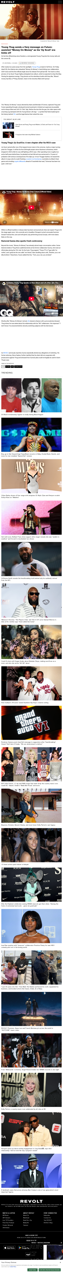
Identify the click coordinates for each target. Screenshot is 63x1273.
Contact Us (47, 1218)
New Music (4, 44)
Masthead (26, 1218)
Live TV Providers (8, 1220)
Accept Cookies (32, 1269)
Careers (25, 1225)
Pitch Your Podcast (8, 1223)
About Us (26, 1215)
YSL (14, 114)
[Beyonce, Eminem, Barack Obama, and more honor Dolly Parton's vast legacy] (31, 806)
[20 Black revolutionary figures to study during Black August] (31, 395)
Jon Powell (7, 63)
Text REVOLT (48, 1220)
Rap (12, 366)
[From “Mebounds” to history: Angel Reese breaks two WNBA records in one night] (31, 1050)
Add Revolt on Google (27, 63)
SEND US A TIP (31, 1240)
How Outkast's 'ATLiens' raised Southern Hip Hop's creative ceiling (24, 703)
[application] (46, 1253)
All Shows (6, 1215)
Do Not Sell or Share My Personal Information (50, 1269)
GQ (29, 321)
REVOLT (6, 353)
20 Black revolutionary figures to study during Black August (22, 414)
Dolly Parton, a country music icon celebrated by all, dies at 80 (23, 1109)
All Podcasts (6, 1218)
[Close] (60, 1262)
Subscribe (47, 1215)
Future (8, 366)
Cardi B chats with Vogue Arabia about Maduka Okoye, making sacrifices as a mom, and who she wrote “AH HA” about (28, 662)
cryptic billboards (19, 161)
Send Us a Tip (27, 1220)
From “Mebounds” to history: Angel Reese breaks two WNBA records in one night (30, 1070)
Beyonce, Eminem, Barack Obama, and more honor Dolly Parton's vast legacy (28, 825)
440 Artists (6, 1228)
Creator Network (8, 1225)
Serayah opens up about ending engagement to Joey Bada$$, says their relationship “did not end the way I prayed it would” (26, 1149)
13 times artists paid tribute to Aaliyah (15, 864)
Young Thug (36, 67)
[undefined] (8, 125)
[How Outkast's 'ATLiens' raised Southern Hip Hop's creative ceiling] (31, 683)
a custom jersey (34, 159)
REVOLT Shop (48, 1223)
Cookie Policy (13, 1266)
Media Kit (26, 1223)
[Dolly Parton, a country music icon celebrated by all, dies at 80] (31, 1090)
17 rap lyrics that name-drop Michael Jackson (27, 134)
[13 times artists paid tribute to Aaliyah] (31, 845)
